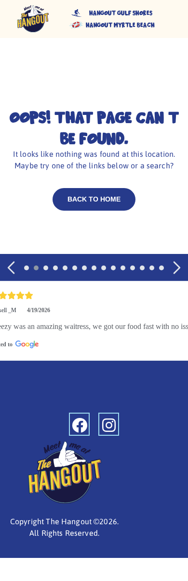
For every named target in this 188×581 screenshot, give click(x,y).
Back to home (94, 199)
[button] (12, 267)
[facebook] (79, 424)
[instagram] (108, 424)
